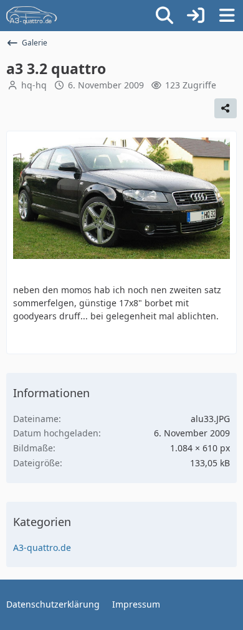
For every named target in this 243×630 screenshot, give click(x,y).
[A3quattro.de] (32, 15)
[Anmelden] (195, 15)
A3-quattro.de (42, 547)
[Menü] (226, 15)
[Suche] (164, 15)
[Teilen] (225, 108)
